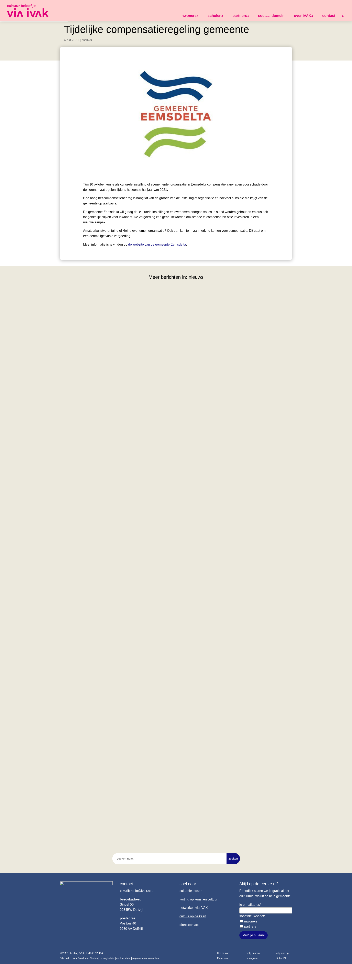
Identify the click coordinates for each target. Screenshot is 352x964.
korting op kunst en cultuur (198, 899)
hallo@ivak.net (141, 891)
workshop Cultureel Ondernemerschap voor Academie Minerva (115, 439)
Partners (250, 926)
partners (239, 16)
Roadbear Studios (88, 958)
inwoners (188, 16)
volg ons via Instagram (253, 956)
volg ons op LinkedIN (282, 956)
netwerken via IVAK (193, 907)
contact (328, 16)
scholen (214, 16)
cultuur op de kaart (192, 916)
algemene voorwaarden (145, 958)
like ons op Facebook (223, 956)
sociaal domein (271, 16)
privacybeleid (107, 958)
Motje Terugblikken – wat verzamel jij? (94, 622)
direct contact (189, 925)
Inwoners (250, 921)
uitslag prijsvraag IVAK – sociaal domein (96, 806)
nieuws (86, 40)
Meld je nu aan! (253, 935)
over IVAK (302, 16)
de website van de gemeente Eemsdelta (157, 244)
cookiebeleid (123, 958)
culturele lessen (190, 891)
